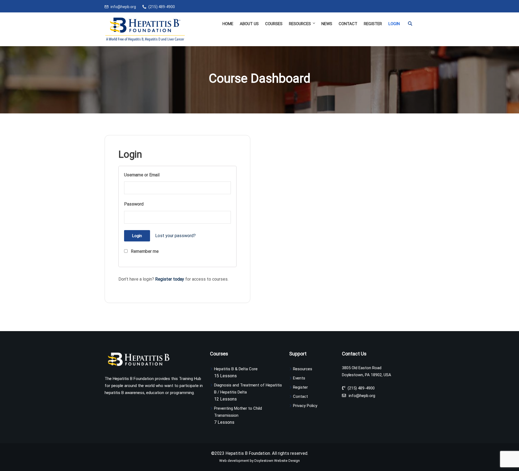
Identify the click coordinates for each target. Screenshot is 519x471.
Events (299, 378)
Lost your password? (175, 235)
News (326, 23)
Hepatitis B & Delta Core (236, 368)
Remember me (144, 251)
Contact (348, 23)
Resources (300, 23)
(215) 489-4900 (161, 7)
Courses (273, 23)
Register (373, 23)
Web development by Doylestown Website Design (259, 461)
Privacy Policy (305, 405)
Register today (169, 279)
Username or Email (141, 174)
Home (227, 23)
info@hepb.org (123, 7)
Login (394, 23)
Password (134, 204)
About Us (249, 23)
